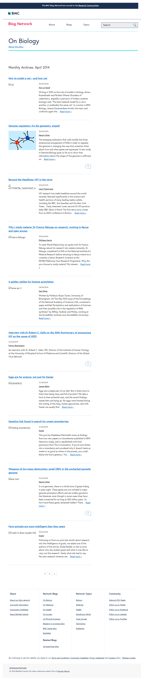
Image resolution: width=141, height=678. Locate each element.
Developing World (83, 614)
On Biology (24, 41)
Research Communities (88, 6)
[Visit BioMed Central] (13, 14)
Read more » (65, 112)
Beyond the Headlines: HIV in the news (30, 180)
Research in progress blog (54, 624)
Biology (79, 600)
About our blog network (20, 600)
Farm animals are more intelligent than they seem (37, 526)
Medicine (79, 605)
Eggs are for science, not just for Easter (31, 377)
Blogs (69, 25)
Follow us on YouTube (118, 619)
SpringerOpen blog (51, 647)
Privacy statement (97, 658)
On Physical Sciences (51, 619)
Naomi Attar (44, 135)
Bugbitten (47, 633)
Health (79, 610)
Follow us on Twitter (117, 605)
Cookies (111, 658)
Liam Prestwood (46, 189)
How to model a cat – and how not (28, 78)
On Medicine (48, 605)
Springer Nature (63, 671)
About (52, 25)
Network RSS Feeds (117, 600)
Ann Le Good (44, 88)
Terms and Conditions (60, 658)
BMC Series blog (50, 629)
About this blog (16, 47)
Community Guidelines (19, 610)
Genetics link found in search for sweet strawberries (39, 421)
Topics (86, 25)
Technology (81, 624)
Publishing (80, 629)
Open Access (81, 619)
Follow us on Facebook (118, 610)
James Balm (44, 387)
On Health (47, 610)
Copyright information (19, 605)
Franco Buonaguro (17, 346)
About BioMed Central (19, 614)
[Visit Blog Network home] (20, 24)
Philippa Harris (45, 240)
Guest (41, 431)
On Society (47, 614)
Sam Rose (43, 291)
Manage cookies (128, 658)
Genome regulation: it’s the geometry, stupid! (34, 126)
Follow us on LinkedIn (118, 614)
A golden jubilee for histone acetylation (31, 282)
